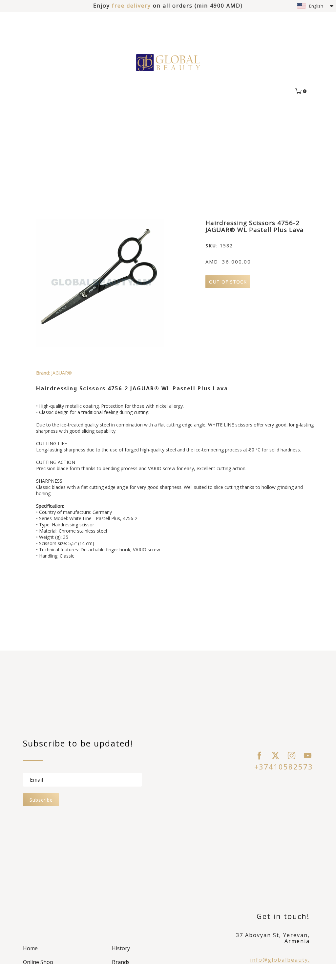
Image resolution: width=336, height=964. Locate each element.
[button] (315, 6)
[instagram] (291, 755)
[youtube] (307, 755)
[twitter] (275, 755)
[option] (100, 283)
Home (30, 948)
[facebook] (259, 755)
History (121, 948)
